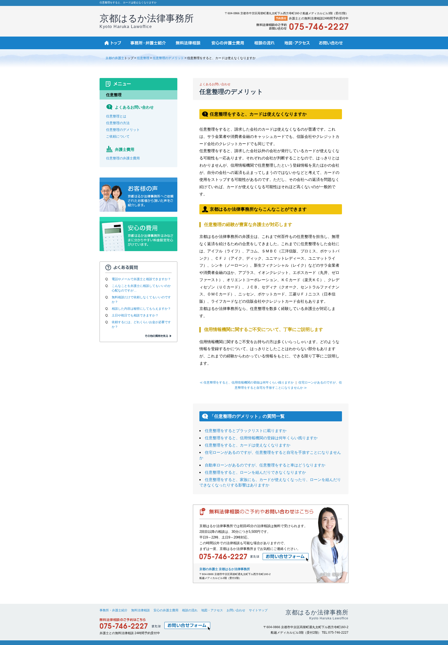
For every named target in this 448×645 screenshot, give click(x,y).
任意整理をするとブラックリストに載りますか (245, 430)
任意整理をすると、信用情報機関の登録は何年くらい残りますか (261, 438)
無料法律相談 (140, 610)
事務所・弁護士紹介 (114, 610)
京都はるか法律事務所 (147, 21)
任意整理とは (116, 116)
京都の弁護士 (115, 58)
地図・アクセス (212, 610)
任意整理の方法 (118, 123)
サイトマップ (258, 610)
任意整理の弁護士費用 (123, 158)
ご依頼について (118, 136)
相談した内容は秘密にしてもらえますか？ (141, 308)
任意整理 (143, 58)
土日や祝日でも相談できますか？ (135, 315)
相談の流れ (190, 610)
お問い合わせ (236, 610)
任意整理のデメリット (168, 58)
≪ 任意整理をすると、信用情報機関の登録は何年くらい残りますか (247, 382)
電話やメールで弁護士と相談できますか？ (141, 279)
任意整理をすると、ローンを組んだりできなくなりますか (255, 472)
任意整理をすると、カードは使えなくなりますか (247, 445)
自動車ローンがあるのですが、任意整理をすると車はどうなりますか (265, 465)
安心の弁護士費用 (165, 610)
